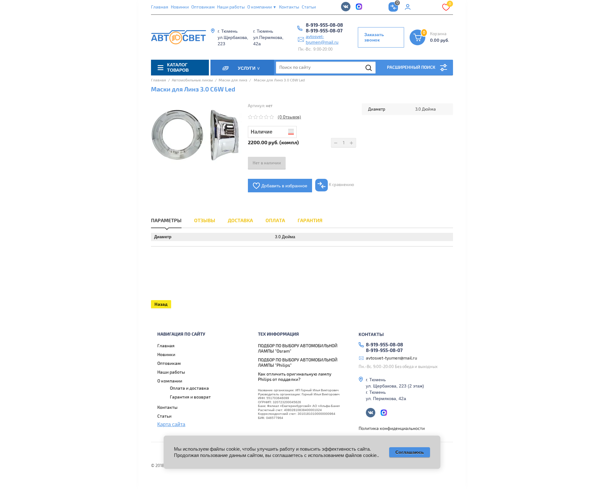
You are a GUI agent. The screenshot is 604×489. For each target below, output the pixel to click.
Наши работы (231, 7)
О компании (262, 7)
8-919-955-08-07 (324, 31)
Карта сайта (171, 424)
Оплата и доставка (189, 388)
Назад (161, 304)
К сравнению (341, 184)
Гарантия (310, 220)
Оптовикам (203, 7)
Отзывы (204, 220)
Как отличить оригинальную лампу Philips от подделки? (295, 376)
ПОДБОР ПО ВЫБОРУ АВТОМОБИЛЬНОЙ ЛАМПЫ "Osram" (298, 348)
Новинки (180, 7)
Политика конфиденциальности (392, 428)
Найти (369, 68)
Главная (159, 7)
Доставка (240, 220)
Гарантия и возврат (190, 397)
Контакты (289, 7)
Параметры (166, 220)
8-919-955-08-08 (324, 25)
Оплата (275, 220)
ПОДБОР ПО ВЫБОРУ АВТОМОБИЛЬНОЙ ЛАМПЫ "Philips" (298, 362)
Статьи (309, 7)
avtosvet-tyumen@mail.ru (322, 39)
